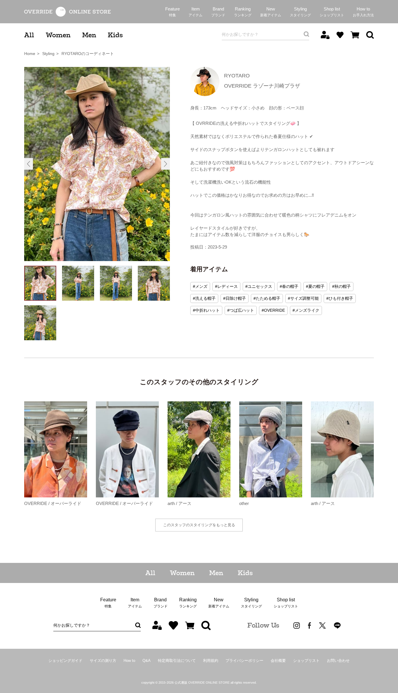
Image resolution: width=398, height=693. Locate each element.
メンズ (201, 286)
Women (58, 35)
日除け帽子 (236, 298)
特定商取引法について (177, 660)
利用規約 (210, 660)
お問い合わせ (338, 660)
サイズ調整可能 (304, 298)
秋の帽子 (342, 286)
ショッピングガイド (65, 660)
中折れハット (207, 310)
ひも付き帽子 (341, 298)
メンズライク (307, 310)
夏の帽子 (316, 286)
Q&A (146, 660)
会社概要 (278, 660)
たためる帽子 (268, 298)
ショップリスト (306, 660)
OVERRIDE (274, 310)
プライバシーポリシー (244, 660)
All (29, 35)
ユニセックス (260, 286)
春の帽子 (290, 286)
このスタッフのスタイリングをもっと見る (199, 525)
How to (129, 660)
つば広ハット (242, 310)
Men (89, 35)
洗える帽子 (205, 298)
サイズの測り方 (103, 660)
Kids (115, 35)
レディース (227, 286)
